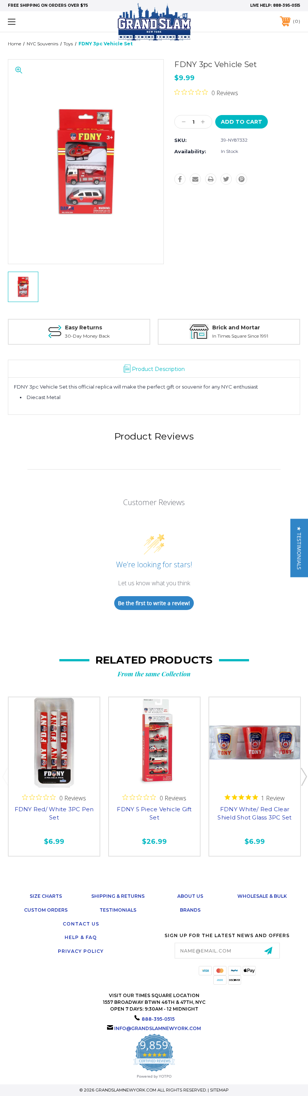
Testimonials (118, 910)
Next (303, 776)
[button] (299, 548)
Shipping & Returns (118, 896)
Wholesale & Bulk (262, 896)
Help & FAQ (81, 937)
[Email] (195, 179)
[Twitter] (226, 179)
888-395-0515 (286, 5)
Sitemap (219, 1090)
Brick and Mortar (236, 327)
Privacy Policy (81, 951)
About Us (190, 896)
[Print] (210, 179)
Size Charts (46, 896)
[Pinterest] (241, 179)
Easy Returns (83, 327)
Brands (190, 910)
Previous (5, 776)
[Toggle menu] (37, 21)
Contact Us (81, 924)
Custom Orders (46, 910)
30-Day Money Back (87, 336)
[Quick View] (54, 779)
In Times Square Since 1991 (240, 336)
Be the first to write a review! (154, 603)
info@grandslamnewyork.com (157, 1028)
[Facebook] (180, 179)
